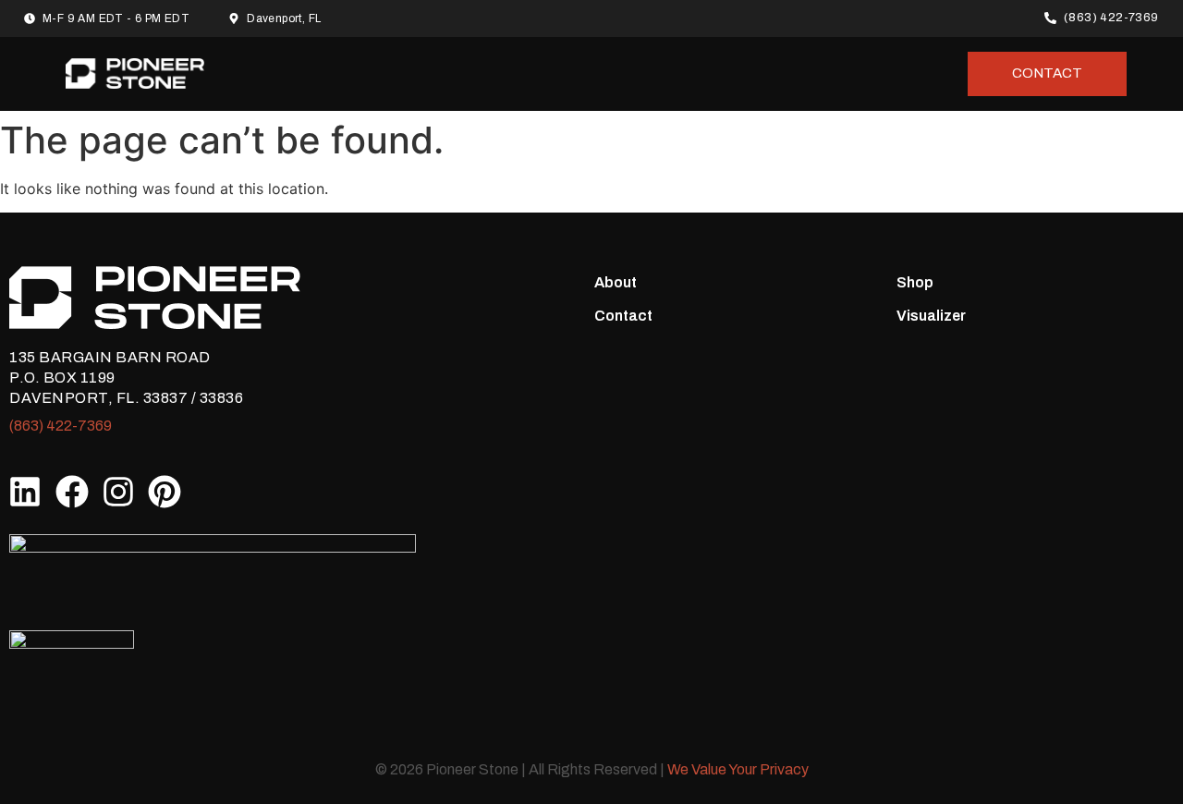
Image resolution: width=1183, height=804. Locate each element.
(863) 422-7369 (60, 425)
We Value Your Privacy (738, 769)
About (615, 282)
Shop (914, 282)
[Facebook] (71, 492)
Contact (623, 315)
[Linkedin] (25, 492)
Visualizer (931, 315)
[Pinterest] (164, 492)
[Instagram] (118, 492)
